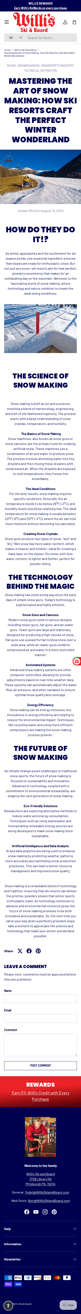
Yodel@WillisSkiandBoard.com (47, 1192)
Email (7, 1010)
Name (8, 990)
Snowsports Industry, (57, 65)
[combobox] (40, 37)
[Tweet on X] (20, 951)
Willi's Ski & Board (22, 1303)
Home (7, 49)
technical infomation (40, 70)
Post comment (40, 1065)
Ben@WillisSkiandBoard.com (49, 1201)
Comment (10, 1030)
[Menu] (6, 22)
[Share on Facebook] (29, 951)
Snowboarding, (29, 65)
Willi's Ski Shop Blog (25, 49)
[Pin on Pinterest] (38, 951)
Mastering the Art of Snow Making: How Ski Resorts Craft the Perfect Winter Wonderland (39, 54)
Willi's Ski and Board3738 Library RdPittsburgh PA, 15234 (40, 1179)
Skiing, (12, 65)
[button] (8, 1306)
